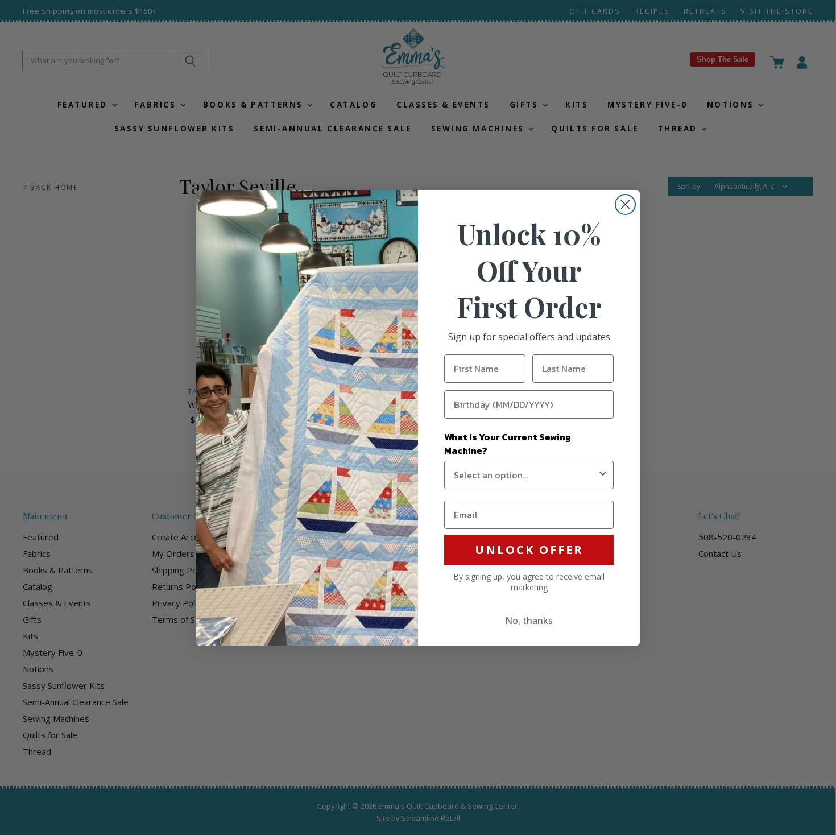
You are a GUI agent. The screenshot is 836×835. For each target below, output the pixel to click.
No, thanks (529, 620)
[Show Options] (603, 475)
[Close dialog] (625, 204)
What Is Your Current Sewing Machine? (507, 443)
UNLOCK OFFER (529, 549)
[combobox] (525, 475)
